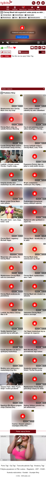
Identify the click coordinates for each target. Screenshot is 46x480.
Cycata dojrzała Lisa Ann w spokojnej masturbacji (10, 350)
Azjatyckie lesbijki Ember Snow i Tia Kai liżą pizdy (33, 369)
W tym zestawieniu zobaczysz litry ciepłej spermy (32, 183)
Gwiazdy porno (35, 17)
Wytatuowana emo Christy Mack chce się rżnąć (10, 109)
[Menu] (43, 3)
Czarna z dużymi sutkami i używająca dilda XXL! (21, 425)
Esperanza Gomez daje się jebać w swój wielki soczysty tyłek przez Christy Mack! (34, 165)
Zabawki (23, 17)
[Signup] (38, 3)
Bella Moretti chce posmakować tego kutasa (33, 350)
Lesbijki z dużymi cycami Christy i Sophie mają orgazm (10, 165)
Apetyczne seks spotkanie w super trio (34, 221)
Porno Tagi (4, 466)
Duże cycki (30, 15)
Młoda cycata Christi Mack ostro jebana (10, 202)
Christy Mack (7, 15)
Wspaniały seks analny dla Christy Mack (10, 258)
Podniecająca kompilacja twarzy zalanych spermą (33, 202)
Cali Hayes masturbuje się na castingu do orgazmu (34, 332)
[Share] (40, 47)
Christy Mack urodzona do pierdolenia (10, 295)
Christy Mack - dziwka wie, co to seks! (34, 239)
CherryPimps (19, 15)
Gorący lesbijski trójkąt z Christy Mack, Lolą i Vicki (33, 146)
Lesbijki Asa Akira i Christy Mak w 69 (10, 313)
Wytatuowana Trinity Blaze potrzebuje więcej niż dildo (34, 387)
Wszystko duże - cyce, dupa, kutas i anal (11, 221)
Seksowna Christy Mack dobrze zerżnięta (32, 313)
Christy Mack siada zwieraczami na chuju (32, 258)
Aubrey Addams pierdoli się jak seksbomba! (34, 406)
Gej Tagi (12, 466)
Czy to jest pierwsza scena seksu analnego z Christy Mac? (33, 128)
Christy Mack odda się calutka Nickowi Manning (10, 128)
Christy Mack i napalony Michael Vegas (9, 239)
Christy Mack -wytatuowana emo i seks (34, 276)
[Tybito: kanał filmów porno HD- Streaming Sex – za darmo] (6, 3)
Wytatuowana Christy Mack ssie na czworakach (10, 276)
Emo (15, 17)
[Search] (33, 3)
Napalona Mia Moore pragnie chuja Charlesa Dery (11, 406)
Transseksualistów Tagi (25, 466)
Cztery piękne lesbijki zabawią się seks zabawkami (34, 109)
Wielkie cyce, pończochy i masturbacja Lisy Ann (10, 369)
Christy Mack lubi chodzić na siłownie (34, 295)
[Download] (36, 47)
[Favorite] (32, 47)
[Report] (43, 47)
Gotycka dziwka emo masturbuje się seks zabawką (11, 183)
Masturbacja (7, 17)
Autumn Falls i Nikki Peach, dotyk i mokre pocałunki (11, 387)
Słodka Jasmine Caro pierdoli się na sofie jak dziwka (9, 332)
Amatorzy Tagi (39, 466)
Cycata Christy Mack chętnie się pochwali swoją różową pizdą (11, 146)
